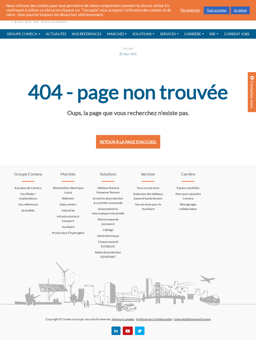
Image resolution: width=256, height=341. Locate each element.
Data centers (68, 204)
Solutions (142, 34)
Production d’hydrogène (68, 233)
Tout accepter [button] (216, 10)
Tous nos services (148, 188)
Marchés (115, 34)
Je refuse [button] (240, 10)
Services (168, 34)
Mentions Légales (123, 319)
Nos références (86, 34)
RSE (213, 34)
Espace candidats (188, 188)
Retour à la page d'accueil (128, 141)
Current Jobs (236, 34)
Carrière (192, 34)
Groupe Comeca (22, 34)
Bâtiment (68, 198)
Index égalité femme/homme (192, 319)
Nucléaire (68, 227)
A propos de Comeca (28, 188)
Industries (68, 210)
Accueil (128, 48)
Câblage (108, 230)
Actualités (56, 34)
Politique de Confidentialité (154, 319)
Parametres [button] (190, 10)
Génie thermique (108, 236)
